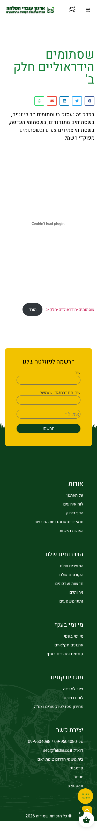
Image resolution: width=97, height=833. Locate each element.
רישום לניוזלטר (85, 796)
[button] (87, 9)
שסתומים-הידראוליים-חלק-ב (70, 309)
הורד (32, 309)
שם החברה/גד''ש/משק (60, 392)
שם (77, 372)
